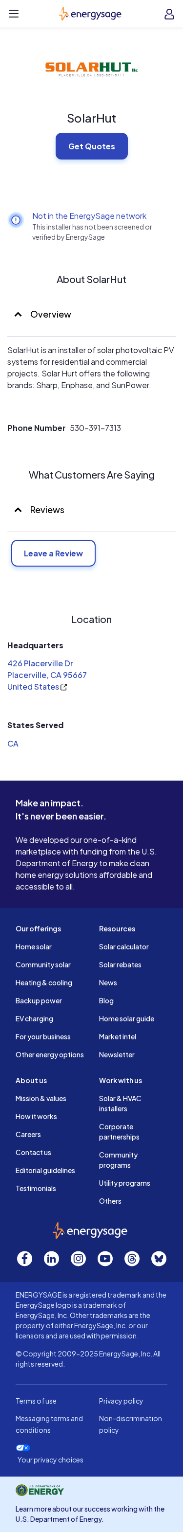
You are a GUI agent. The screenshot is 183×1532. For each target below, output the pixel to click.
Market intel (117, 1036)
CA (13, 743)
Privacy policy (121, 1400)
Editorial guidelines (45, 1170)
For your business (43, 1036)
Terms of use (36, 1400)
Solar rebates (120, 964)
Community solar (43, 964)
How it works (36, 1116)
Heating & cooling (44, 982)
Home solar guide (126, 1018)
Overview (50, 314)
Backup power (39, 1000)
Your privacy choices (50, 1460)
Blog (106, 1000)
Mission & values (41, 1098)
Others (110, 1200)
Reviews (47, 509)
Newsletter (117, 1054)
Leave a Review (53, 553)
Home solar (34, 946)
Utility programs (124, 1182)
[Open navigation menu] (14, 13)
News (108, 982)
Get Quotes (91, 146)
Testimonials (36, 1188)
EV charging (34, 1018)
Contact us (33, 1152)
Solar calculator (124, 946)
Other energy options (50, 1054)
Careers (28, 1134)
